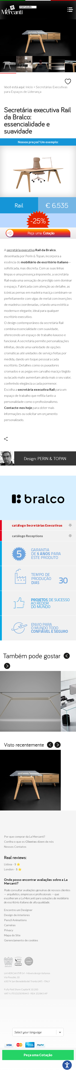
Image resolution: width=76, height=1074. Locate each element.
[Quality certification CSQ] (18, 962)
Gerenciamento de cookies (21, 940)
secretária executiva (21, 250)
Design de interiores (17, 915)
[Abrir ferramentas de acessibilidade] (67, 1065)
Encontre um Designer (18, 910)
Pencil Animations (15, 920)
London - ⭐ (12, 869)
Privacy (8, 930)
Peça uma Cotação (38, 1055)
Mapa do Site (12, 935)
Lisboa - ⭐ (12, 864)
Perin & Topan (45, 458)
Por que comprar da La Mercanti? (24, 836)
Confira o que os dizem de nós (29, 841)
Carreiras (10, 925)
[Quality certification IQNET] (28, 962)
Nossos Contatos (15, 846)
